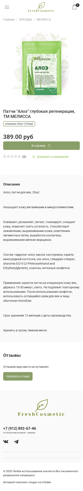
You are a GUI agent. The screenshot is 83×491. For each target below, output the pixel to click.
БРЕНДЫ (25, 19)
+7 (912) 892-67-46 (19, 428)
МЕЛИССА (44, 19)
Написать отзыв (17, 376)
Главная (9, 19)
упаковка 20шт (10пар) (19, 123)
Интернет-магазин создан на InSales (27, 482)
